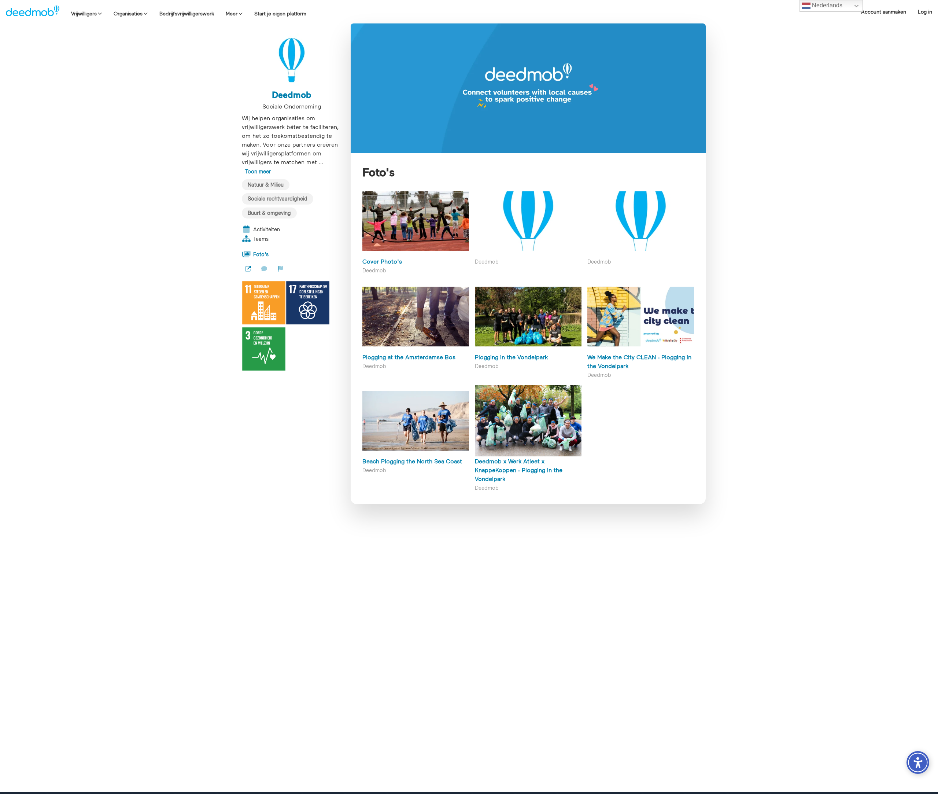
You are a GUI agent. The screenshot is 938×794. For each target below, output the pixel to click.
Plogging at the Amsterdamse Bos (408, 357)
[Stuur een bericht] (264, 268)
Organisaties (128, 13)
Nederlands (826, 5)
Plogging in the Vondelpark (511, 357)
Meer (231, 13)
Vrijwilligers (84, 13)
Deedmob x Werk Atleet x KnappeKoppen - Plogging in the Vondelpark (518, 469)
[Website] (248, 268)
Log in (925, 11)
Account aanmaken (883, 11)
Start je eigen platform (280, 13)
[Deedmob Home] (32, 12)
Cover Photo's (382, 261)
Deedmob (291, 94)
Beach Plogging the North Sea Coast (412, 461)
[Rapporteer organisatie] (280, 268)
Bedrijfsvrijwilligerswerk (186, 13)
